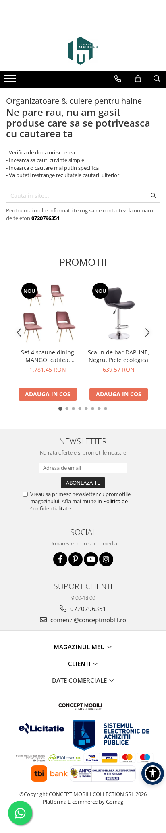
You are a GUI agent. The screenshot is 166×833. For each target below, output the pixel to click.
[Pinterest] (75, 559)
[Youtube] (91, 559)
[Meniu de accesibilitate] (152, 773)
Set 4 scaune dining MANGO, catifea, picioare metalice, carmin (47, 356)
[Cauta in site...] (157, 79)
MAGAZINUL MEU (80, 647)
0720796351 (87, 609)
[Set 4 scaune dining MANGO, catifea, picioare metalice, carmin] (47, 313)
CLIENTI (80, 664)
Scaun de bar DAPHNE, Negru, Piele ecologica (118, 356)
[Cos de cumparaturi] (138, 79)
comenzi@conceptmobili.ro (87, 620)
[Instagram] (106, 559)
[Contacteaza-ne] (118, 79)
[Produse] (11, 81)
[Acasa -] (83, 51)
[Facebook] (60, 559)
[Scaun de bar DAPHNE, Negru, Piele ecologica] (118, 313)
